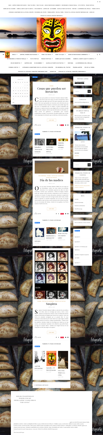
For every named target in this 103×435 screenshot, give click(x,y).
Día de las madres (51, 180)
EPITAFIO (37, 241)
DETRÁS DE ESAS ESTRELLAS (47, 424)
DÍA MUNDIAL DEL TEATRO (41, 12)
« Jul (13, 102)
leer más (51, 120)
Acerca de (91, 12)
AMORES (77, 155)
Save (63, 213)
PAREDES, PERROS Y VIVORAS (61, 145)
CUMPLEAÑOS (68, 425)
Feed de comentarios (80, 205)
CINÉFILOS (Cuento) (72, 424)
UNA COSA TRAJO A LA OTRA (61, 373)
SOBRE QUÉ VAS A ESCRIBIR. (9, 8)
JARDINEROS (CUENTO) (18, 424)
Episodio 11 (77, 262)
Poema (51, 86)
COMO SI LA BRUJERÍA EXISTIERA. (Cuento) (32, 424)
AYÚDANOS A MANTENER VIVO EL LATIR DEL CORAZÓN (21, 12)
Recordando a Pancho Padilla (69, 5)
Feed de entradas (79, 202)
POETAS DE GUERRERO (58, 175)
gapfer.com (46, 8)
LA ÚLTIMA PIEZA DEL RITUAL (49, 149)
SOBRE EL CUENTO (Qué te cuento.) (25, 8)
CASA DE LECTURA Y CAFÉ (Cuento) (29, 425)
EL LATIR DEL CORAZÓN (76, 425)
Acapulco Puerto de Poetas (64, 8)
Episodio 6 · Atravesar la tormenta (38, 149)
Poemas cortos (96, 8)
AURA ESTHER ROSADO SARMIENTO (53, 5)
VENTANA (74, 8)
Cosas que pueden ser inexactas (51, 90)
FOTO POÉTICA (81, 5)
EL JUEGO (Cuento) (17, 425)
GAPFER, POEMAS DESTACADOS (19, 5)
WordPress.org (78, 209)
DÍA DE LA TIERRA (60, 12)
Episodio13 (77, 241)
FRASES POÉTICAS (90, 5)
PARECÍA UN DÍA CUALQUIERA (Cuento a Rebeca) (47, 425)
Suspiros (51, 304)
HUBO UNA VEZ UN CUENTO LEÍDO (62, 236)
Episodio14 (77, 237)
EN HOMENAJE (42, 175)
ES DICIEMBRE (53, 8)
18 (15, 93)
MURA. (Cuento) (80, 424)
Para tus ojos (40, 5)
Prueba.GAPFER (51, 12)
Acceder (77, 199)
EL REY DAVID (65, 424)
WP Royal (22, 432)
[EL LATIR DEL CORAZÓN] (51, 35)
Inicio (10, 5)
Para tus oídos (32, 5)
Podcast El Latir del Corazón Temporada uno (76, 12)
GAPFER (39, 125)
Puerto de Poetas (51, 177)
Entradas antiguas (42, 385)
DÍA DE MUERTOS (38, 8)
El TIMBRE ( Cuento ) (58, 424)
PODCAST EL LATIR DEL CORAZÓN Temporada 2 (52, 15)
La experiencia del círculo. (84, 8)
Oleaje (50, 427)
